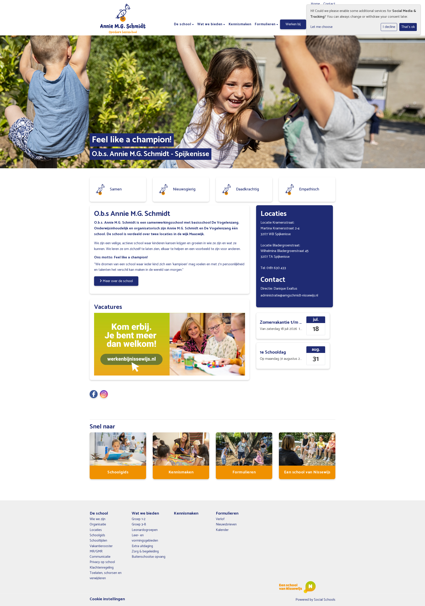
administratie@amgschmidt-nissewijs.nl (289, 295)
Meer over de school (117, 281)
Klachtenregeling (102, 567)
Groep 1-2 (138, 519)
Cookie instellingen (107, 599)
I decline (389, 27)
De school (183, 24)
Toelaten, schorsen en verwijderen (106, 575)
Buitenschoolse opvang (148, 557)
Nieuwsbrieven (226, 524)
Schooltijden (98, 540)
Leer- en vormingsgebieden (145, 538)
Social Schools (324, 600)
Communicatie (100, 557)
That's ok (408, 27)
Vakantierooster (101, 546)
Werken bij (293, 24)
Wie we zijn (97, 519)
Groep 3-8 (139, 524)
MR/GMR (96, 551)
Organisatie (98, 524)
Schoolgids (97, 535)
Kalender (222, 530)
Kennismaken (240, 24)
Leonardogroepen (145, 530)
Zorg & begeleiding (145, 551)
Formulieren (265, 24)
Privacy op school (102, 562)
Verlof (220, 519)
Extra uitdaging (142, 546)
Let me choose (321, 27)
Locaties (96, 530)
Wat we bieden (210, 24)
